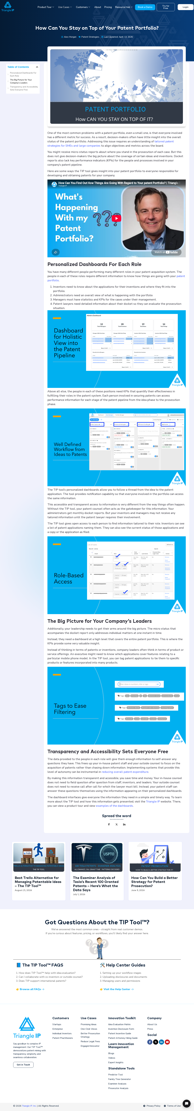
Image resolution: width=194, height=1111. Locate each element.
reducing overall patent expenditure (125, 772)
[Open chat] (187, 1104)
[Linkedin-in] (161, 1042)
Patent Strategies (90, 36)
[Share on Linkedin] (124, 824)
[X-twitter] (155, 1042)
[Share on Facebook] (109, 824)
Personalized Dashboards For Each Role (23, 74)
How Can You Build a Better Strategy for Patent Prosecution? (154, 882)
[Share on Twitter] (116, 824)
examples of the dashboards (114, 806)
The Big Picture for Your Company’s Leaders (21, 81)
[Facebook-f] (149, 1042)
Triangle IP (153, 801)
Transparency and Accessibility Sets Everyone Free (24, 88)
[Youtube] (167, 1042)
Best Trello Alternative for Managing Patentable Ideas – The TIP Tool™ (38, 882)
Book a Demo (145, 7)
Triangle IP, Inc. (29, 1105)
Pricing (108, 7)
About (97, 7)
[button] (37, 67)
